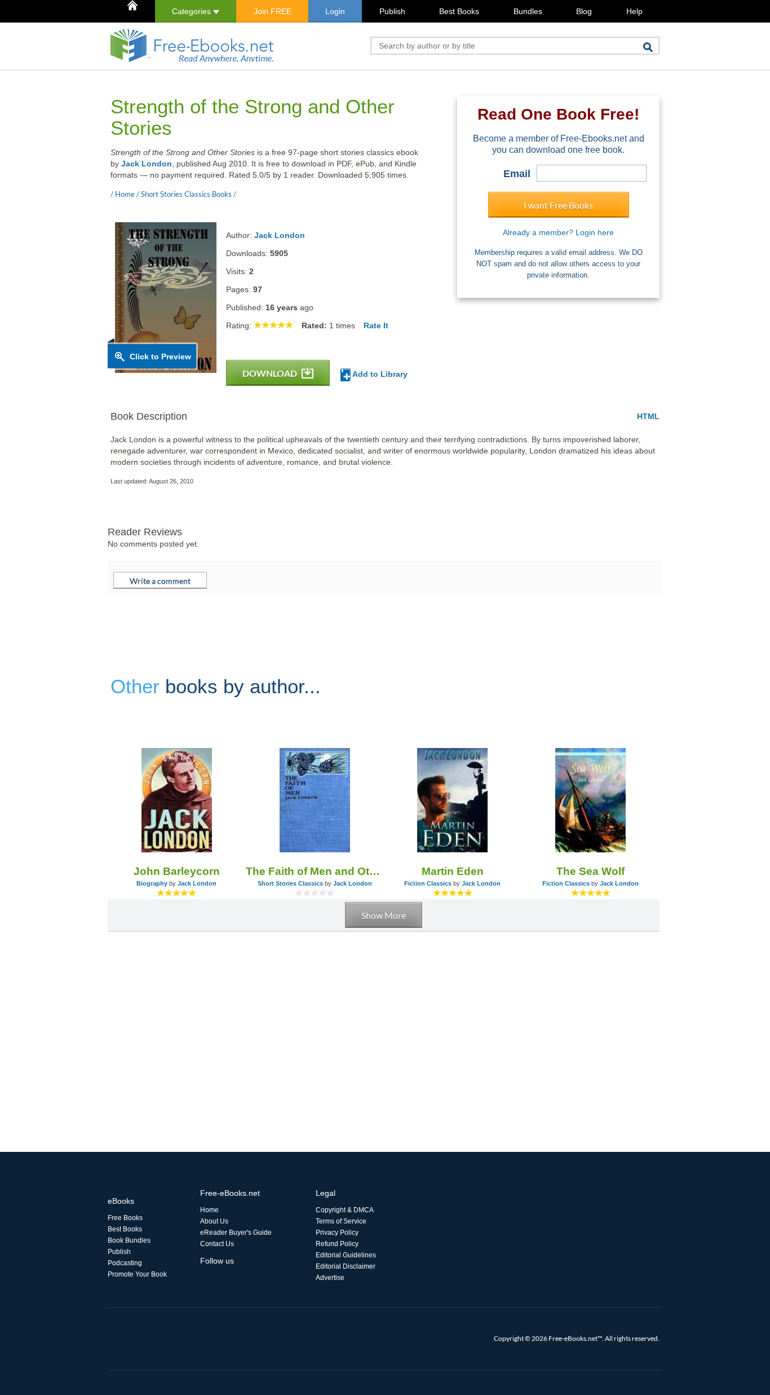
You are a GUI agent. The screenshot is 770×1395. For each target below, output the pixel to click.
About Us (214, 1221)
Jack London (146, 163)
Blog (584, 11)
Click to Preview (160, 356)
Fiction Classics (428, 883)
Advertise (330, 1278)
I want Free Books (558, 205)
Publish (392, 11)
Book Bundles (129, 1240)
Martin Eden (453, 871)
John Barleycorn (177, 871)
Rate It (376, 325)
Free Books (125, 1218)
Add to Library (379, 374)
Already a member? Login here (558, 232)
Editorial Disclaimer (345, 1266)
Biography (151, 883)
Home (209, 1210)
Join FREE (272, 11)
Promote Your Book (137, 1274)
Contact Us (217, 1244)
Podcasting (125, 1263)
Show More (383, 915)
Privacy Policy (337, 1232)
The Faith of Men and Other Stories (315, 871)
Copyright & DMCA (345, 1210)
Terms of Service (341, 1221)
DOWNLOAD (270, 373)
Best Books (459, 11)
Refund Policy (337, 1244)
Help (634, 11)
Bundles (528, 11)
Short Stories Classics (290, 883)
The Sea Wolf (590, 871)
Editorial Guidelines (346, 1255)
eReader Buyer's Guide (236, 1232)
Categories (192, 11)
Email (516, 173)
